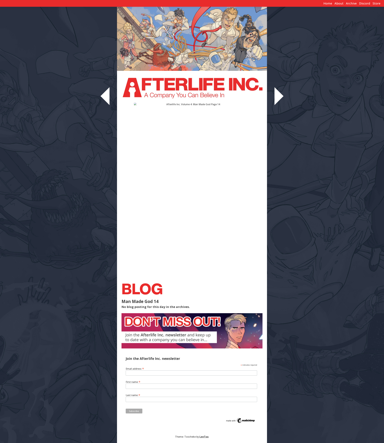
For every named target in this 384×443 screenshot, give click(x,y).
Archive (351, 3)
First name (133, 382)
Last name (133, 395)
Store (376, 3)
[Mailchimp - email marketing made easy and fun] (240, 420)
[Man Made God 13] (105, 96)
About (339, 3)
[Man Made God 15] (279, 96)
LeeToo (204, 436)
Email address (135, 369)
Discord (364, 3)
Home (327, 3)
